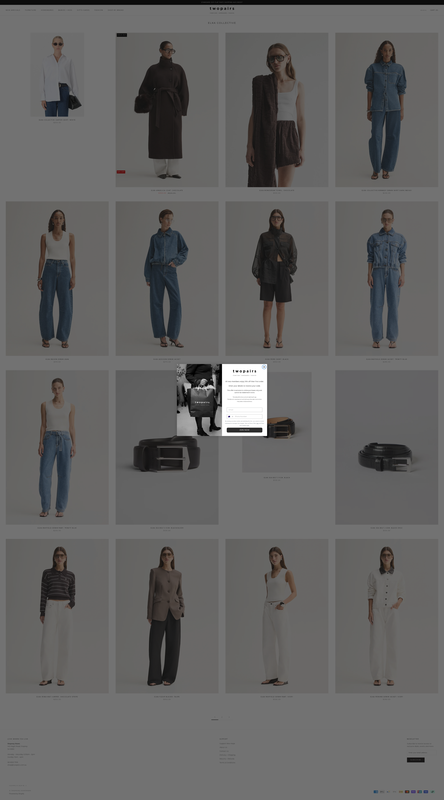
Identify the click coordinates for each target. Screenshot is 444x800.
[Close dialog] (264, 367)
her (248, 425)
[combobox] (230, 416)
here (258, 423)
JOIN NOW (245, 430)
